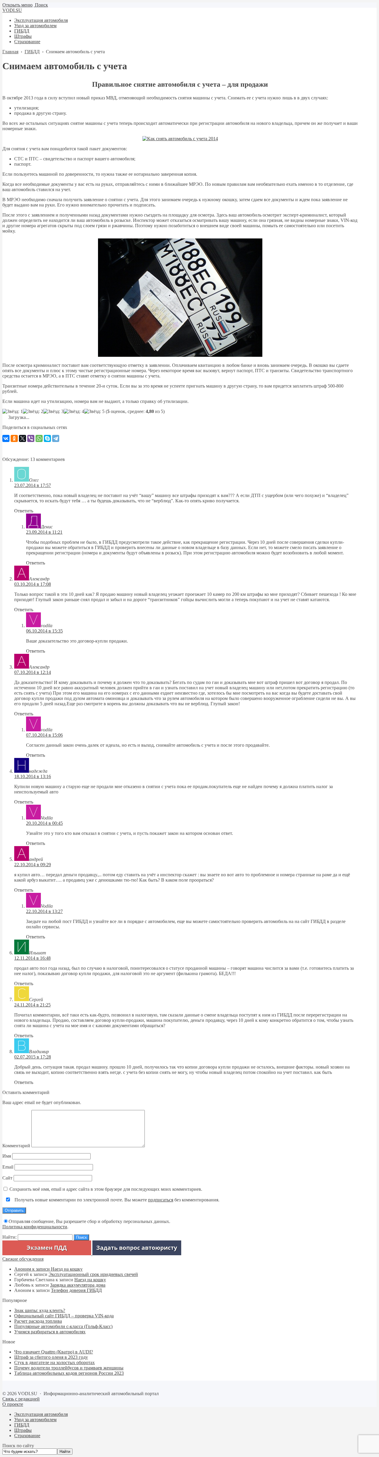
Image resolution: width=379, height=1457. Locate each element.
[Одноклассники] (14, 438)
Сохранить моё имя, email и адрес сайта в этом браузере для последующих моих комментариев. (105, 1189)
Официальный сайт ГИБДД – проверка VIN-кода (64, 1315)
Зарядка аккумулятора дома (77, 1284)
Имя (6, 1155)
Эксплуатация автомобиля (41, 1414)
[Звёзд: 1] (12, 411)
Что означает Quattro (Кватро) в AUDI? (53, 1351)
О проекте (12, 1404)
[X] (22, 438)
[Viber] (30, 438)
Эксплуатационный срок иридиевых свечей (93, 1274)
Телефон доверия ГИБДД (76, 1290)
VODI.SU (12, 10)
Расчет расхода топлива (38, 1321)
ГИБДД (21, 1424)
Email (7, 1166)
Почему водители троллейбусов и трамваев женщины (68, 1367)
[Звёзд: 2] (33, 411)
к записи (32, 1269)
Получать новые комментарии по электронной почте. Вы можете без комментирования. (116, 1199)
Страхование (27, 1435)
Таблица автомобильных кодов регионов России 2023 (69, 1373)
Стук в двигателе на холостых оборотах (54, 1362)
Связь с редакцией (21, 1398)
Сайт (7, 1177)
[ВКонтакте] (5, 438)
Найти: (9, 1237)
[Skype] (47, 438)
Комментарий (16, 1145)
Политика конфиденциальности (34, 1226)
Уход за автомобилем (35, 1419)
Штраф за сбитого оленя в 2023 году (51, 1357)
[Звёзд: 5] (94, 411)
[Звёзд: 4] (74, 411)
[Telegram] (55, 438)
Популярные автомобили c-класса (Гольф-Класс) (63, 1326)
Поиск (41, 4)
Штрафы (23, 1430)
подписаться (160, 1199)
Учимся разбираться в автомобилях (50, 1331)
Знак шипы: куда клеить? (39, 1310)
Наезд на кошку (67, 1269)
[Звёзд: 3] (53, 411)
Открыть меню (17, 4)
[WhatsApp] (39, 438)
